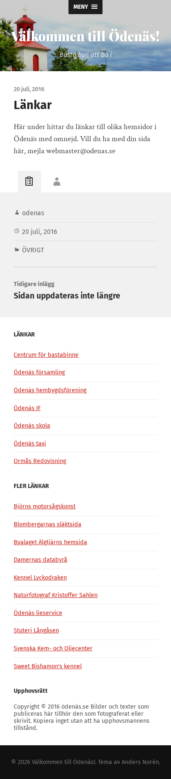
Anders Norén (140, 762)
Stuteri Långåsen (36, 630)
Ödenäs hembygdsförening (50, 390)
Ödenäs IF (27, 408)
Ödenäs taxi (30, 443)
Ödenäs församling (39, 372)
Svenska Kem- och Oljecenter (53, 648)
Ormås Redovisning (40, 461)
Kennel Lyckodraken (40, 577)
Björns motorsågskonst (45, 506)
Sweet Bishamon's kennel (48, 666)
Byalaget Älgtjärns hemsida (50, 542)
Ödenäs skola (32, 425)
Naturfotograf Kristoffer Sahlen (56, 595)
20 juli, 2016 (39, 232)
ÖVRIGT (33, 250)
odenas (33, 213)
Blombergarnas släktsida (47, 524)
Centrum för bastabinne (46, 354)
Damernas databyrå (40, 559)
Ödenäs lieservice (38, 613)
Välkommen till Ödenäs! (85, 36)
